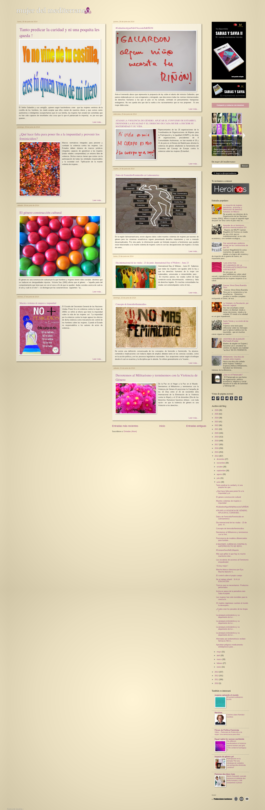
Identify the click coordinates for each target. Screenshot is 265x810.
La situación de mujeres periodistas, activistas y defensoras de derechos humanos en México (232, 208)
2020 (217, 433)
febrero (220, 663)
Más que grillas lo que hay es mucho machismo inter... (231, 555)
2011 (217, 679)
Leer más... (98, 122)
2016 (217, 448)
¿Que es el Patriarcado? (233, 375)
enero (219, 667)
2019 (217, 437)
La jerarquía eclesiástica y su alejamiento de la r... (228, 616)
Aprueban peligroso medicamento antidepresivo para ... (229, 646)
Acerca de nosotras (15, 809)
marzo (219, 659)
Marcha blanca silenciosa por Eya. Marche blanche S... (230, 571)
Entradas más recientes (125, 426)
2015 (217, 452)
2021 (217, 429)
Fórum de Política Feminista (227, 730)
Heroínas (218, 713)
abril (219, 655)
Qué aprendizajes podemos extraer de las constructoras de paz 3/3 (235, 245)
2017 (217, 444)
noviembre (221, 463)
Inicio (162, 426)
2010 (217, 683)
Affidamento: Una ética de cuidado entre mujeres (233, 358)
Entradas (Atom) (130, 431)
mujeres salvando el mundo (227, 695)
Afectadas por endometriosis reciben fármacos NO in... (230, 640)
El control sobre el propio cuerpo (229, 575)
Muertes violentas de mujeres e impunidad (38, 303)
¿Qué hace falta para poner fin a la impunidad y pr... (230, 492)
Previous (210, 135)
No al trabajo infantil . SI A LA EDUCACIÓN (228, 580)
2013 (217, 672)
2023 (217, 422)
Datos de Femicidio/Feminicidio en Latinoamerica (137, 175)
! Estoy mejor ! (222, 566)
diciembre (221, 459)
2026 (217, 410)
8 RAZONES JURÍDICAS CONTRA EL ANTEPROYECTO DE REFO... (231, 545)
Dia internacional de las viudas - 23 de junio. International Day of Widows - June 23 (152, 262)
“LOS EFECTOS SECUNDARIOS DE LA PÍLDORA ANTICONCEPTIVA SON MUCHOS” (235, 266)
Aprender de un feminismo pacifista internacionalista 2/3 (234, 226)
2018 (217, 441)
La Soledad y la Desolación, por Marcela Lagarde (235, 304)
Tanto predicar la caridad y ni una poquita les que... (229, 486)
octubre (220, 467)
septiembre (221, 471)
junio (219, 482)
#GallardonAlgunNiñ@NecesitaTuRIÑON (134, 27)
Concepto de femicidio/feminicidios (131, 304)
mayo (219, 652)
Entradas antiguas (196, 426)
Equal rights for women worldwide (229, 739)
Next (244, 135)
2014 (217, 456)
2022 (217, 425)
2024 (217, 418)
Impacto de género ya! (224, 757)
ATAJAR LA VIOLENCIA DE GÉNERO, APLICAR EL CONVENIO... (231, 512)
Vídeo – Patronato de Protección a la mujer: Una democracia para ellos (228, 733)
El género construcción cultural (41, 212)
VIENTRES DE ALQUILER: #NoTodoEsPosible (234, 340)
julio (218, 478)
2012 (217, 676)
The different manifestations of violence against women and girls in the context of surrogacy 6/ (236, 745)
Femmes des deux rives (225, 774)
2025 (217, 414)
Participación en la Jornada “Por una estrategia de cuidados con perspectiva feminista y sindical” (236, 763)
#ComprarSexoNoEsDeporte (227, 550)
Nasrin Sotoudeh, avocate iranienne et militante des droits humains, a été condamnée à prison (236, 779)
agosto (220, 474)
